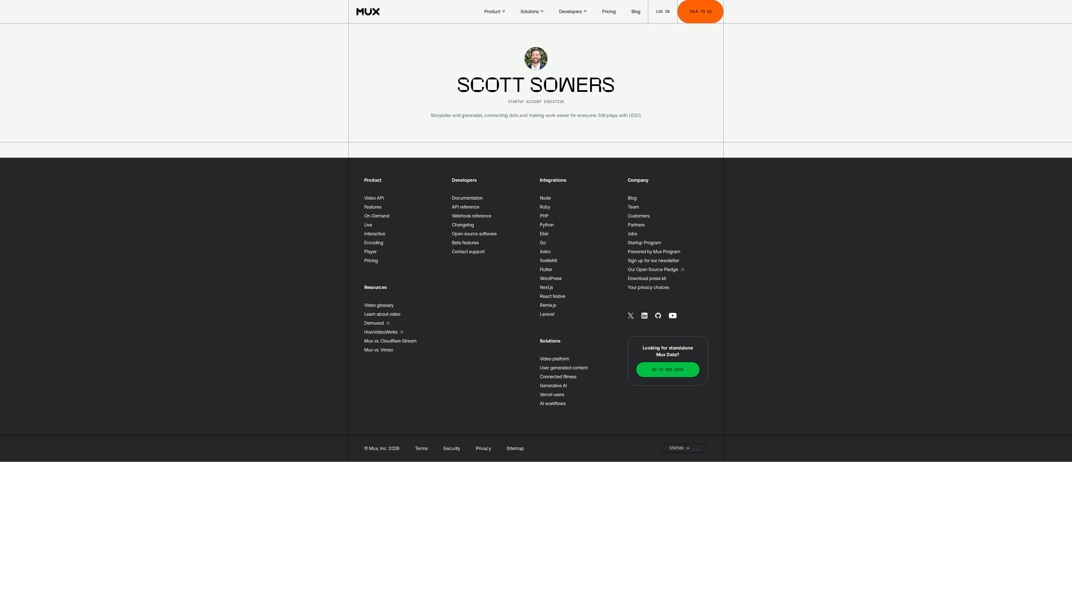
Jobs (632, 233)
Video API (374, 197)
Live (368, 224)
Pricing (371, 260)
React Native (552, 296)
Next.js (546, 287)
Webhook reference (471, 215)
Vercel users (552, 394)
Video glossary (379, 305)
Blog (632, 197)
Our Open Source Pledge (653, 269)
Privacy (483, 448)
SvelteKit (548, 260)
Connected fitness (558, 376)
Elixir (544, 233)
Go (543, 242)
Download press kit (647, 278)
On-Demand (376, 215)
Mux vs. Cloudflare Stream (390, 340)
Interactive (374, 233)
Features (372, 206)
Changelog (463, 224)
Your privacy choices (648, 287)
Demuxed (374, 323)
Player (370, 251)
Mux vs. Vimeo (378, 349)
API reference (465, 206)
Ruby (545, 206)
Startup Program (644, 242)
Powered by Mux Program (654, 251)
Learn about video (382, 314)
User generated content (564, 367)
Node (545, 197)
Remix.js (548, 305)
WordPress (551, 278)
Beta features (465, 242)
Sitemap (515, 448)
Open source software (474, 233)
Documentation (467, 197)
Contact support (468, 251)
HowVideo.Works (381, 331)
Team (633, 206)
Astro (545, 251)
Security (451, 448)
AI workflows (553, 403)
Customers (639, 215)
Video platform (554, 358)
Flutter (546, 269)
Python (547, 224)
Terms (421, 448)
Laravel (547, 314)
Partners (636, 224)
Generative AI (553, 385)
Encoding (373, 242)
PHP (544, 215)
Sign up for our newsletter (653, 260)
